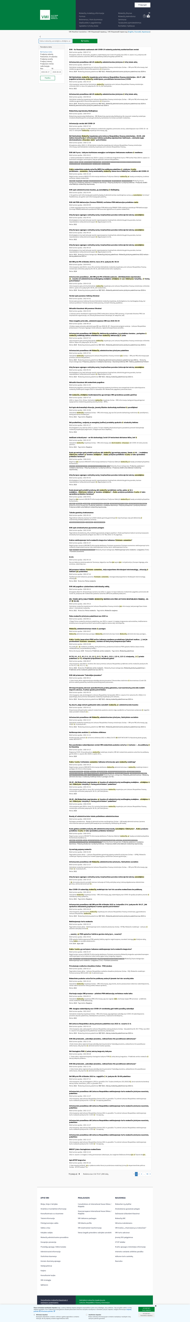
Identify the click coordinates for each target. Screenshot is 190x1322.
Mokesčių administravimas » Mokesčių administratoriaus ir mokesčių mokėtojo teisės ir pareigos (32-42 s (109, 776)
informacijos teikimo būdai (76, 773)
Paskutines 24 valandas (48, 56)
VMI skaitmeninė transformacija (90, 1228)
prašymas (72, 466)
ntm (71, 549)
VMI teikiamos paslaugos (87, 1218)
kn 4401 (71, 162)
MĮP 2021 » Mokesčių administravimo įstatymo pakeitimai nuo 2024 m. (122, 71)
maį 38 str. (86, 771)
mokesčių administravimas (76, 771)
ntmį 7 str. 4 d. (77, 958)
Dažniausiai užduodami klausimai (127, 1213)
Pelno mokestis (90, 581)
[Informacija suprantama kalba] (148, 17)
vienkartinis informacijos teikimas (138, 773)
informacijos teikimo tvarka (133, 771)
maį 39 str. (93, 771)
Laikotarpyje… (45, 66)
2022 (75, 224)
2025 (75, 360)
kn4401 (76, 162)
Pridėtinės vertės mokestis (101, 651)
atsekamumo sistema (99, 522)
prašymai (86, 181)
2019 (82, 651)
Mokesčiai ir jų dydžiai (123, 1204)
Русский (137, 32)
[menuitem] (91, 13)
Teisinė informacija (48, 1218)
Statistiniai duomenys (49, 1256)
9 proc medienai (105, 164)
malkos (81, 162)
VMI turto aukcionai (122, 1232)
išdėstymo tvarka (116, 181)
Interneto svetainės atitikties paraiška (129, 1251)
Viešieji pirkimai (46, 1266)
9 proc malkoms (96, 164)
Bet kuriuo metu (46, 52)
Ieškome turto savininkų (124, 1256)
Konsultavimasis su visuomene (52, 1213)
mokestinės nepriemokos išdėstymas (137, 503)
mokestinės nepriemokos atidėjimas (97, 466)
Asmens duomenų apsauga (50, 1261)
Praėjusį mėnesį (46, 61)
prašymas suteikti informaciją (91, 773)
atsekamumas (89, 522)
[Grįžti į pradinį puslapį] (40, 36)
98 (147, 1174)
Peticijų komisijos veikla (49, 1223)
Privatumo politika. (47, 1311)
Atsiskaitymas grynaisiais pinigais (127, 1209)
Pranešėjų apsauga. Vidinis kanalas (53, 1247)
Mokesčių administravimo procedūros (54, 1237)
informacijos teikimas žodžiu (107, 773)
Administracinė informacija (50, 1251)
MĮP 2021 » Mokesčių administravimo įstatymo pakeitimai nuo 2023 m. (122, 727)
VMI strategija (46, 1280)
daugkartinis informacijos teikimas (78, 775)
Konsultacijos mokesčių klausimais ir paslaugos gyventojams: (54, 1301)
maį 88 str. (106, 503)
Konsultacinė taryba (48, 1275)
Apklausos (44, 1285)
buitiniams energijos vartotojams (93, 162)
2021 (75, 89)
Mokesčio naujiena (111, 610)
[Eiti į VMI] (49, 15)
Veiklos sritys (45, 1228)
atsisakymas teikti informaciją (95, 775)
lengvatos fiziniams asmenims (87, 549)
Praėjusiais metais (47, 64)
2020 (75, 756)
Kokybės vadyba (47, 1232)
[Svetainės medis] (149, 13)
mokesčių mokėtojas (102, 771)
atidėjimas (72, 181)
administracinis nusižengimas (108, 840)
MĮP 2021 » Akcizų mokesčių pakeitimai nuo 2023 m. (116, 377)
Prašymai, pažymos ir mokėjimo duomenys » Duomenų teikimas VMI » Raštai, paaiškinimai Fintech (115, 362)
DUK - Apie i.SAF (78, 944)
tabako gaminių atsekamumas (77, 522)
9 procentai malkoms (75, 164)
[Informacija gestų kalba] (145, 17)
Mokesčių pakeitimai (127, 651)
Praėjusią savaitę (46, 59)
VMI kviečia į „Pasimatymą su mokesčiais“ (130, 1228)
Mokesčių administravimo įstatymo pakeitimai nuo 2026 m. (89, 105)
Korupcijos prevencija (48, 1242)
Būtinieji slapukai (42, 1315)
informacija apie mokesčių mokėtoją (116, 771)
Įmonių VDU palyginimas (124, 1237)
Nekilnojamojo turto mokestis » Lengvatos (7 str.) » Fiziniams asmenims (93, 960)
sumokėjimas (87, 503)
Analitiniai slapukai (94, 1315)
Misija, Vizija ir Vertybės (49, 1204)
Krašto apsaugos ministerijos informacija (130, 1247)
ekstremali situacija (127, 181)
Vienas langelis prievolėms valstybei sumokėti (95, 1232)
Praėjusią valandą (46, 54)
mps (108, 466)
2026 (75, 668)
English (130, 32)
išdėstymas (79, 181)
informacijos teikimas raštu (122, 773)
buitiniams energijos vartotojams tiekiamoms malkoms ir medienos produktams (121, 162)
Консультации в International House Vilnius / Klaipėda (94, 1212)
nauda (85, 840)
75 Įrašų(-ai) (73, 1174)
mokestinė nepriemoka (95, 181)
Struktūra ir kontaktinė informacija (53, 1209)
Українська (146, 32)
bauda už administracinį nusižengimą (79, 842)
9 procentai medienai (86, 164)
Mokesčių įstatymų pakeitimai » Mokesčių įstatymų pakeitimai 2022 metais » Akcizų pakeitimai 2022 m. (109, 255)
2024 (75, 71)
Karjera (43, 1270)
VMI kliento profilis (85, 1223)
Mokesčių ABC (120, 1218)
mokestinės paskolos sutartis (130, 840)
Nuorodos (119, 1261)
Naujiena (89, 417)
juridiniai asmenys (106, 181)
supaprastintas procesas (95, 842)
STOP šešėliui (120, 1242)
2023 (75, 377)
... (144, 1174)
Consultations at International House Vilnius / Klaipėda (94, 1205)
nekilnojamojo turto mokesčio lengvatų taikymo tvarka (111, 958)
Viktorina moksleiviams (123, 1223)
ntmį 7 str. (76, 549)
